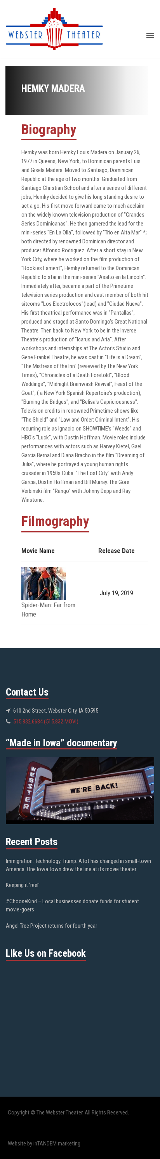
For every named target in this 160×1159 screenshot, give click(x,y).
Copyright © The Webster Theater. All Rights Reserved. (68, 1112)
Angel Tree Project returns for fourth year (51, 925)
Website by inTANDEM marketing (44, 1143)
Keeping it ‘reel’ (23, 885)
